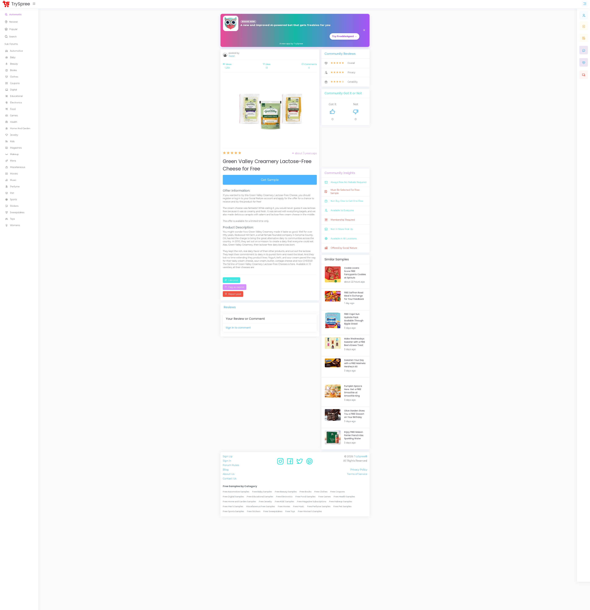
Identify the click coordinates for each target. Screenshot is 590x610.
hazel (232, 55)
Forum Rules (231, 465)
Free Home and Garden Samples (239, 501)
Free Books (305, 491)
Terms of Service (357, 474)
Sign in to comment (238, 327)
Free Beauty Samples (286, 491)
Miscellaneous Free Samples (260, 506)
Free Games (324, 496)
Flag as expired (236, 287)
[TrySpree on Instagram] (281, 462)
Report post (234, 294)
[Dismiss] (364, 30)
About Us (228, 474)
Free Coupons (337, 491)
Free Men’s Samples (233, 506)
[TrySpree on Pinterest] (309, 462)
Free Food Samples (305, 496)
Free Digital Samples (233, 496)
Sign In (227, 460)
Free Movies (284, 506)
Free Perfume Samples (318, 506)
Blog (226, 469)
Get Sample (270, 180)
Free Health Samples (344, 496)
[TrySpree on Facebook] (291, 462)
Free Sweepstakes (272, 511)
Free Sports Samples (233, 511)
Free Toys (290, 511)
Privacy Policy (358, 469)
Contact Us (229, 478)
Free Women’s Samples (310, 511)
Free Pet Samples (342, 506)
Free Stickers (253, 511)
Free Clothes (320, 491)
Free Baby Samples (262, 491)
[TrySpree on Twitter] (301, 462)
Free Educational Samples (260, 496)
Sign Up (227, 456)
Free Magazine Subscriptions (311, 501)
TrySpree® (360, 456)
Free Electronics (284, 496)
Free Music (298, 506)
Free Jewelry (265, 501)
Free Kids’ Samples (284, 501)
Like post (233, 280)
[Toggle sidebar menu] (585, 4)
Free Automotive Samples (236, 491)
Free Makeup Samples (340, 501)
